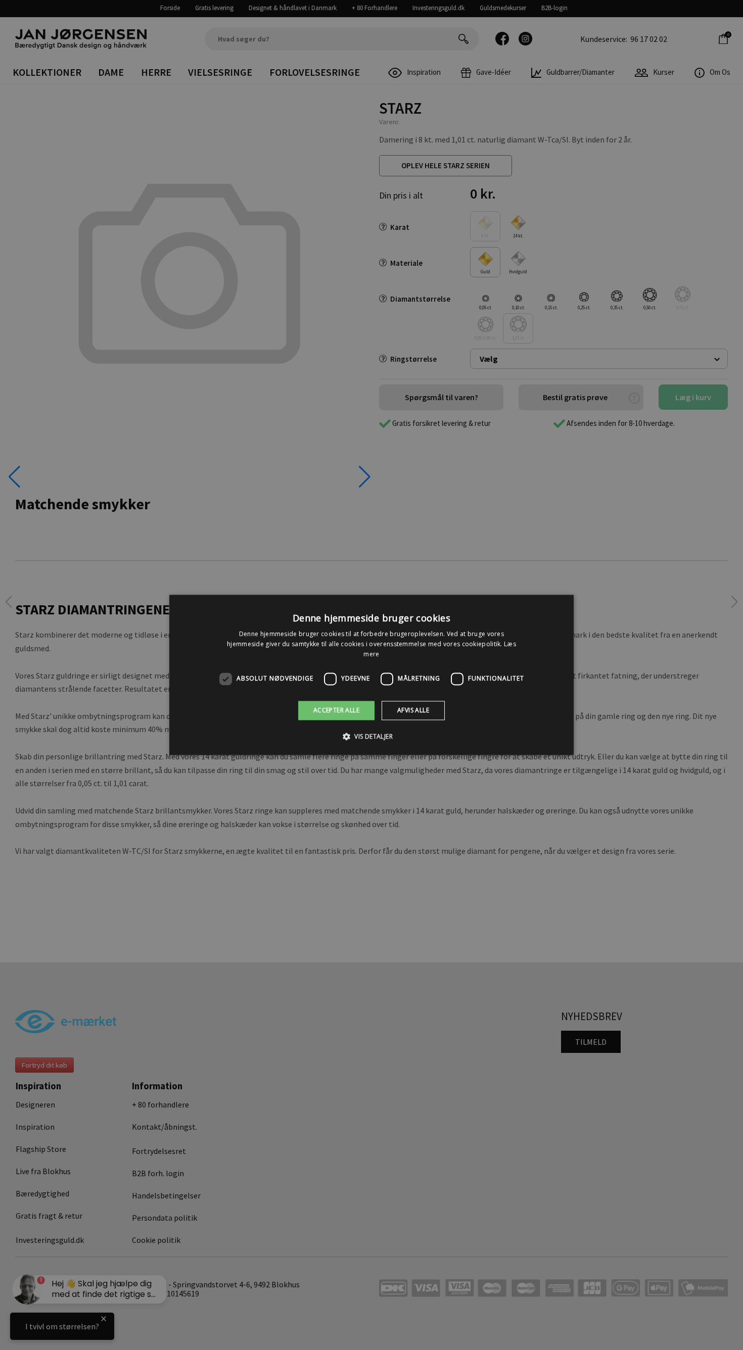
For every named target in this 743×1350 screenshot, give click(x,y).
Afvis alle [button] (413, 710)
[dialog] (371, 675)
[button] (371, 737)
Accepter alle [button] (336, 710)
